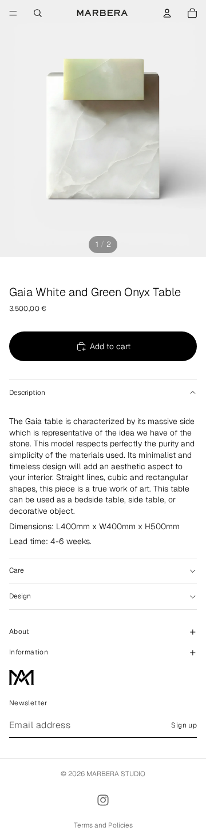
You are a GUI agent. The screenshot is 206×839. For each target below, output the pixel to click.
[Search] (37, 13)
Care (16, 570)
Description (27, 392)
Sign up (184, 725)
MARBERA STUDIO (115, 773)
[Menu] (13, 13)
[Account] (167, 13)
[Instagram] (103, 800)
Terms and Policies (103, 825)
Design (20, 596)
